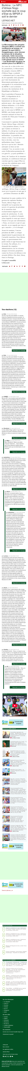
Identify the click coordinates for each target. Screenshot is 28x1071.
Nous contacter (6, 1047)
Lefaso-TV (6, 1003)
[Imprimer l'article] (23, 25)
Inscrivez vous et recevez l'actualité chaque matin (13, 1031)
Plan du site (6, 1022)
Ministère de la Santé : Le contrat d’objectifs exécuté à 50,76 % (17, 770)
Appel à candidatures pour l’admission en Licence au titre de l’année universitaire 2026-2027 (16, 940)
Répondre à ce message (19, 350)
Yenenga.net (6, 1010)
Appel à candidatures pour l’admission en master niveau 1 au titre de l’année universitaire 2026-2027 (16, 929)
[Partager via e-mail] (9, 25)
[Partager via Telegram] (20, 25)
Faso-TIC (6, 1008)
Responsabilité (7, 1027)
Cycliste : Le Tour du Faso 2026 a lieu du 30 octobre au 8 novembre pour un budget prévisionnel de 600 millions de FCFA (16, 983)
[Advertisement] (14, 287)
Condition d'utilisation (8, 1025)
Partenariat (6, 1020)
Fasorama (6, 1005)
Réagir (13, 746)
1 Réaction (15, 766)
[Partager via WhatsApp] (18, 25)
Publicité (5, 1018)
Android (4, 1051)
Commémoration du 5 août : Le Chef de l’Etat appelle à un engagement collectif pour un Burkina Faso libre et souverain (18, 743)
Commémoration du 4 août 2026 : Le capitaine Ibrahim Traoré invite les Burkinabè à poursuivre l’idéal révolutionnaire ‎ (17, 753)
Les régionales (7, 1001)
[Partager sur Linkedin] (16, 25)
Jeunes (5, 1012)
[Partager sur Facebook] (11, 25)
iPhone (8, 1051)
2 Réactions (15, 756)
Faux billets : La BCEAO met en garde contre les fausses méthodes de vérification (16, 989)
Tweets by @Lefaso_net (7, 890)
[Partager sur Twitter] (13, 25)
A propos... (6, 1016)
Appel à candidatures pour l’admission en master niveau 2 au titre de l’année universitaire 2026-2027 (16, 935)
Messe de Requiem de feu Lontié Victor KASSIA (16, 946)
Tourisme (6, 1006)
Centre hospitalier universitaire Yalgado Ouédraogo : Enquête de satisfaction (16, 952)
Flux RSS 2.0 (6, 1023)
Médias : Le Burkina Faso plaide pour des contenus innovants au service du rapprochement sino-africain (16, 976)
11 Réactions (15, 738)
